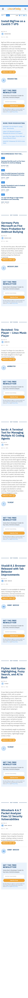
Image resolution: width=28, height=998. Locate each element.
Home (2, 15)
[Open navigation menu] (3, 9)
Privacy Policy (15, 111)
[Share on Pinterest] (24, 15)
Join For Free (14, 106)
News (8, 15)
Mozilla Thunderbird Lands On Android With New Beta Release (13, 186)
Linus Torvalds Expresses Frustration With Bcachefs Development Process (12, 174)
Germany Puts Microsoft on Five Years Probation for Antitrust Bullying (13, 162)
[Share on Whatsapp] (26, 15)
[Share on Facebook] (19, 15)
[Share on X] (21, 15)
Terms (8, 111)
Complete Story (7, 72)
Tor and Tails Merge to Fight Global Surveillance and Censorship (12, 198)
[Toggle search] (25, 9)
